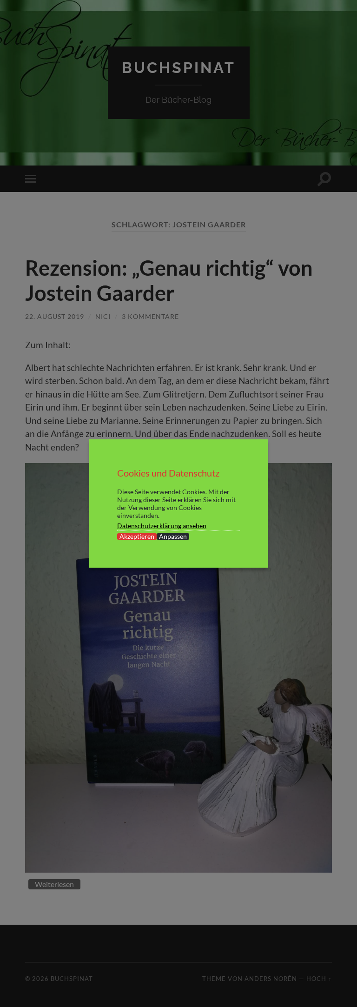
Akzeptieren (136, 536)
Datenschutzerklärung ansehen (161, 526)
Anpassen (173, 536)
